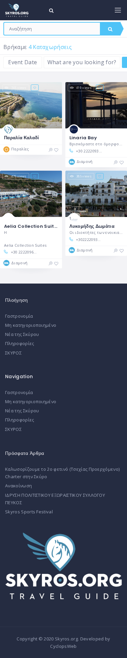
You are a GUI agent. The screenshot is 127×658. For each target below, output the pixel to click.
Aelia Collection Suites (31, 226)
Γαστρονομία (19, 316)
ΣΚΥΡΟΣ (13, 353)
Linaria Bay (83, 138)
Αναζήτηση (110, 28)
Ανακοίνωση (18, 486)
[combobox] (52, 29)
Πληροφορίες (19, 343)
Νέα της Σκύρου (22, 334)
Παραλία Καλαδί (21, 138)
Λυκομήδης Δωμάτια (91, 226)
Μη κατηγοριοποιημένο (30, 325)
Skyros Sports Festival (29, 512)
